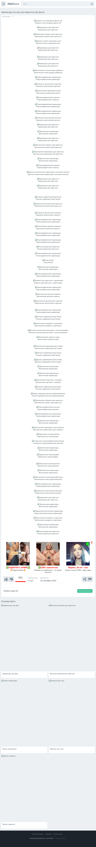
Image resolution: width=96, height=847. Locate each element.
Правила (48, 834)
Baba (13, 4)
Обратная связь (37, 834)
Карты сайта (58, 834)
